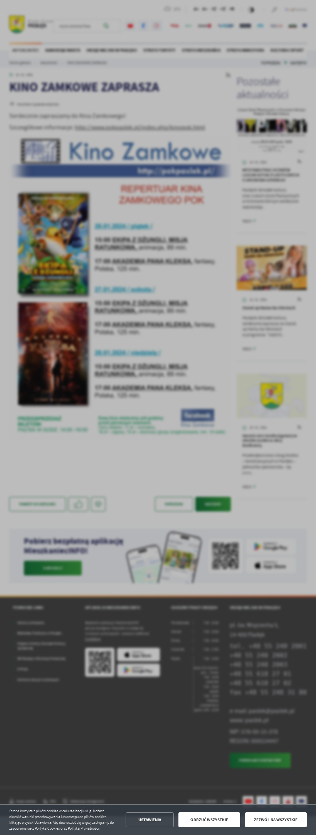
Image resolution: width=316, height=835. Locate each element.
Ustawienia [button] (149, 820)
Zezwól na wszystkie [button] (276, 820)
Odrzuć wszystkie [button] (209, 820)
